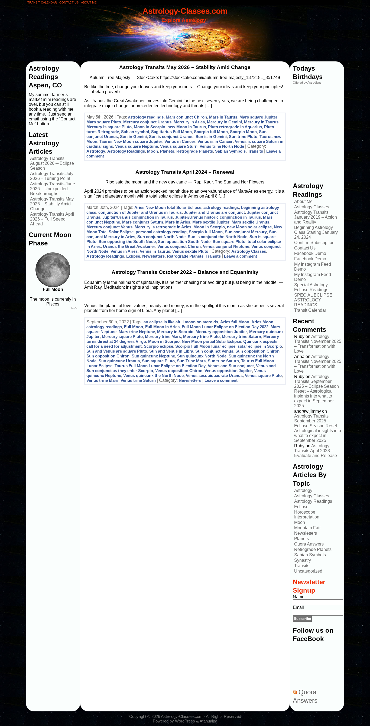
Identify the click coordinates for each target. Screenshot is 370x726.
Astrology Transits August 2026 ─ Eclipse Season (52, 163)
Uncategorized (308, 571)
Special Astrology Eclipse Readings (311, 287)
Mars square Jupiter (258, 117)
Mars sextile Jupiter (210, 222)
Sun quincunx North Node (201, 356)
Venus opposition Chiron (178, 370)
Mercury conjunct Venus (109, 227)
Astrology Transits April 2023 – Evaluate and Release (315, 451)
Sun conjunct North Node (161, 236)
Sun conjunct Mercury (246, 231)
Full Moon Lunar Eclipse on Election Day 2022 (225, 326)
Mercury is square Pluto (109, 126)
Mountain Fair (307, 527)
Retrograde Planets (194, 151)
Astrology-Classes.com (185, 10)
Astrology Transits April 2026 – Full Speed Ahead (52, 219)
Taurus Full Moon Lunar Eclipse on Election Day (160, 365)
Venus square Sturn (178, 146)
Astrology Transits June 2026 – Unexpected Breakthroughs (52, 189)
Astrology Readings (126, 151)
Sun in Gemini (133, 136)
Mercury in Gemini (224, 122)
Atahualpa (208, 721)
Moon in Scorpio (149, 126)
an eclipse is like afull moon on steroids (181, 322)
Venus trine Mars (102, 380)
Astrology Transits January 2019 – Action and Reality (315, 217)
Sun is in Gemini (211, 136)
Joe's (74, 308)
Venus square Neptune (136, 146)
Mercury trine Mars (163, 336)
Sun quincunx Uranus (119, 361)
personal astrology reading (161, 231)
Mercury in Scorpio (175, 331)
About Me (303, 201)
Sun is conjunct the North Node (217, 236)
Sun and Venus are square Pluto (116, 351)
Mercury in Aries (189, 122)
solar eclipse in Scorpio (260, 346)
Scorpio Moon (243, 131)
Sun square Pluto (229, 241)
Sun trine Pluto (243, 136)
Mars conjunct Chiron (186, 117)
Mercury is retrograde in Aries (163, 227)
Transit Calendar (310, 310)
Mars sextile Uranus (250, 222)
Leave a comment (240, 256)
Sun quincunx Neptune (153, 356)
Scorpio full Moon (211, 131)
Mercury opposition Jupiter (221, 331)
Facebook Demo (310, 253)
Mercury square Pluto (122, 336)
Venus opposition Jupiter (228, 370)
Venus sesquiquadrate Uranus (214, 375)
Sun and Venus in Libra (171, 351)
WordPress (185, 721)
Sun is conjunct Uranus (171, 136)
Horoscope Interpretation (306, 514)
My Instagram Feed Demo (312, 266)
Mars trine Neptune (137, 331)
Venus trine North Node (222, 146)
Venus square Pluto (263, 375)
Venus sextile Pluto (190, 251)
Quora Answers (309, 544)
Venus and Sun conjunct (231, 365)
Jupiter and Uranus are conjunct (214, 212)
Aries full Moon (234, 322)
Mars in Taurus (223, 117)
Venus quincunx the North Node (153, 375)
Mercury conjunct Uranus (147, 122)
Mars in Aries (177, 222)
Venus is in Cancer (215, 141)
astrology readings (146, 117)
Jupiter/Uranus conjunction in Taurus (137, 217)
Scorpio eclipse (158, 346)
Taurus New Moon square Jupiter (130, 141)
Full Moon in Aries (162, 326)
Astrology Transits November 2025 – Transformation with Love (317, 343)
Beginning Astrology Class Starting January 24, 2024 (316, 232)
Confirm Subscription (314, 242)
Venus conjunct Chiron (179, 246)
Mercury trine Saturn (241, 336)
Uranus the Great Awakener (129, 246)
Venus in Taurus (155, 251)
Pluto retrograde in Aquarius (235, 126)
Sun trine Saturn (223, 361)
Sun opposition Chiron (107, 356)
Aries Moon (262, 322)
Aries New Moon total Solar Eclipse (167, 207)
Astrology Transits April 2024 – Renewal (184, 172)
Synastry (302, 560)
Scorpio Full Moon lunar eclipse (205, 346)
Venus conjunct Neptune (226, 246)
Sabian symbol (135, 131)
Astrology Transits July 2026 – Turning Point (51, 176)
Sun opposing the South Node (127, 241)
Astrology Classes (248, 251)
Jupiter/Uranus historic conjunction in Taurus (218, 217)
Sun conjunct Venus (214, 351)
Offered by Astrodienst (307, 82)
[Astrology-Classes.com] (185, 34)
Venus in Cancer (179, 141)
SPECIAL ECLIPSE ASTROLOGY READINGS (313, 300)
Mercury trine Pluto (201, 336)
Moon (152, 151)
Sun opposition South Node (184, 241)
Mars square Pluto (103, 122)
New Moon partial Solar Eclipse (211, 341)
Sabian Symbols (230, 151)
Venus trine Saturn (138, 380)
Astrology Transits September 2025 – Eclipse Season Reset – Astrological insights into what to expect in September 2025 (316, 391)
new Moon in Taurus (186, 126)
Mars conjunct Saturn (142, 222)
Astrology (95, 151)
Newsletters (153, 256)
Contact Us (305, 248)
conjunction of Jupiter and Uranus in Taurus (140, 212)
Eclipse (133, 256)
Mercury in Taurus (261, 122)
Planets (167, 151)
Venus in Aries (124, 251)
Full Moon (133, 326)
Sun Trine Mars (191, 361)
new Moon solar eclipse (249, 227)
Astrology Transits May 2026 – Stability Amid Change (52, 204)
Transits (255, 151)
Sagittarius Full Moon (171, 131)
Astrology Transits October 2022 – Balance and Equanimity (185, 272)
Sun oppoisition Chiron (257, 351)
